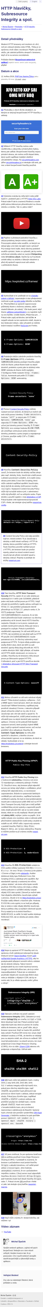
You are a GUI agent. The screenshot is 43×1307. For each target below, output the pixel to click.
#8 (2, 470)
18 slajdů (18, 79)
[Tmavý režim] (40, 1)
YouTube (7, 1232)
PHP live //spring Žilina (24, 76)
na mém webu (19, 301)
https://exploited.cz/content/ (12, 744)
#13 (2, 865)
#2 (2, 146)
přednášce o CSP (34, 497)
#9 (4, 536)
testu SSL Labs (34, 199)
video (24, 79)
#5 (2, 296)
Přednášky (19, 27)
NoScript (24, 326)
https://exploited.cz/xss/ (31, 898)
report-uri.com (14, 560)
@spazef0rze (12, 1301)
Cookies (3, 1304)
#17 (2, 1154)
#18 (2, 1218)
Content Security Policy (19, 409)
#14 (2, 950)
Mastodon (21, 1301)
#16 (2, 1080)
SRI (6, 1080)
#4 (2, 238)
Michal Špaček (8, 27)
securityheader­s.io (13, 162)
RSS (9, 1304)
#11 (2, 697)
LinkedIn (3, 1301)
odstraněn (25, 873)
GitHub (36, 1301)
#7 (2, 409)
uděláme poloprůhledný (16, 312)
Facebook (29, 1301)
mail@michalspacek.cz (15, 1298)
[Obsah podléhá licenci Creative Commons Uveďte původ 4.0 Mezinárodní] (14, 1295)
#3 (2, 196)
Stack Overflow (20, 956)
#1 (2, 110)
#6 (2, 356)
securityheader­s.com (30, 160)
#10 (2, 593)
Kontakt (3, 1298)
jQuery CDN (25, 1046)
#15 (2, 1014)
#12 (2, 777)
